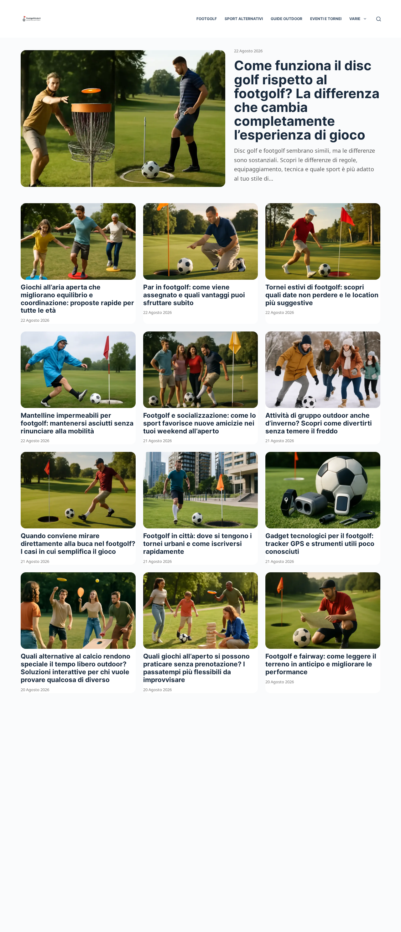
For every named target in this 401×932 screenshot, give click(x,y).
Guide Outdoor (286, 18)
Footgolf (206, 18)
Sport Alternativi (244, 18)
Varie (354, 18)
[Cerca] (378, 19)
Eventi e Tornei (325, 18)
